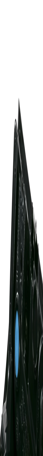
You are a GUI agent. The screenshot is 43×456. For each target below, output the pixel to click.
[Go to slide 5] (3, 181)
